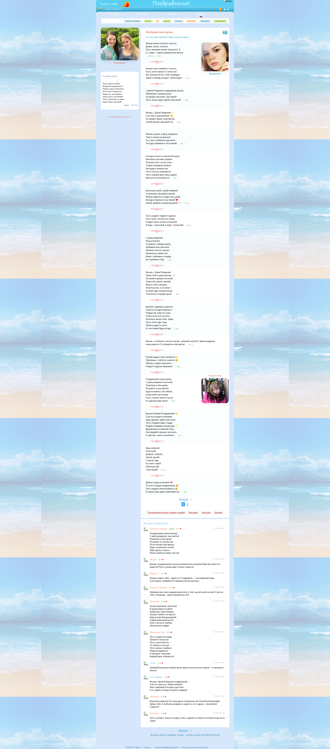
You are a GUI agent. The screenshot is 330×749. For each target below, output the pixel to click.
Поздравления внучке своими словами (166, 512)
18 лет (167, 21)
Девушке (142, 14)
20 (157, 21)
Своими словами (132, 21)
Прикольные (220, 21)
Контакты (147, 747)
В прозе (178, 21)
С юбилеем (171, 14)
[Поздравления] (107, 4)
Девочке (218, 512)
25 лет (148, 21)
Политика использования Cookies (195, 747)
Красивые (205, 21)
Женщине (113, 14)
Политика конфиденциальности (167, 747)
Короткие (191, 21)
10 (225, 32)
